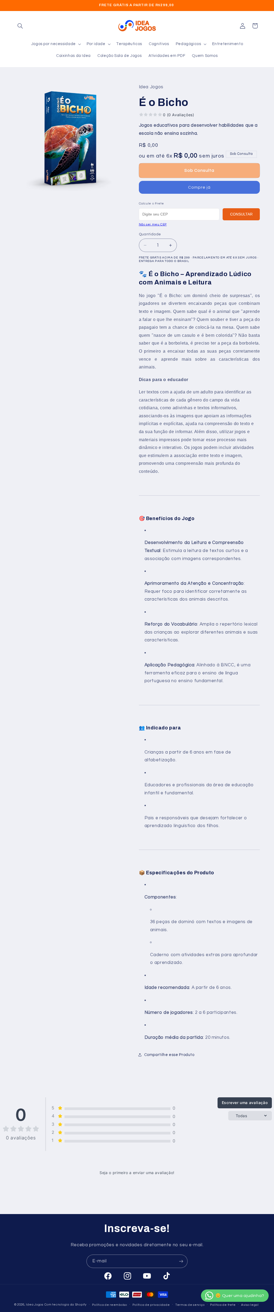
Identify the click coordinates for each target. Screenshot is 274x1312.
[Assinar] (181, 1261)
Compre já (199, 187)
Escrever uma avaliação (245, 1102)
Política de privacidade (151, 1304)
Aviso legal (250, 1304)
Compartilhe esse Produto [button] (169, 1055)
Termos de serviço (190, 1304)
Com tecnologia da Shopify (65, 1304)
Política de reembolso (109, 1304)
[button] (20, 26)
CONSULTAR (241, 214)
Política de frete (223, 1304)
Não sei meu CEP (153, 224)
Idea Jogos (34, 1304)
